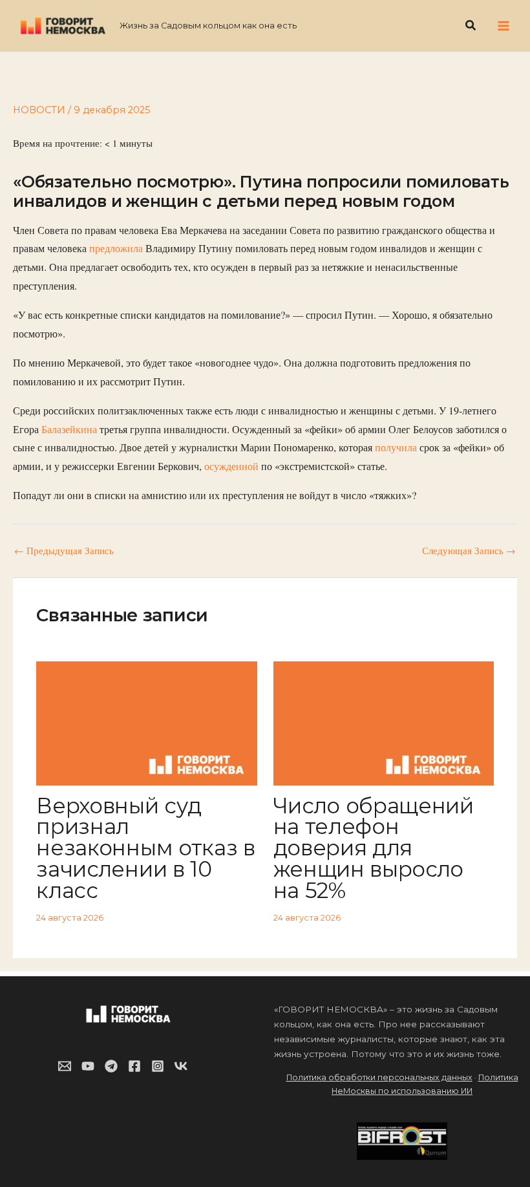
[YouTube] (87, 1066)
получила (397, 447)
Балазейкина (70, 429)
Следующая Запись (469, 551)
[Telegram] (111, 1066)
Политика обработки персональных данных (379, 1077)
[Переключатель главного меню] (503, 25)
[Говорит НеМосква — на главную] (63, 25)
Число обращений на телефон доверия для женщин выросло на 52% (373, 848)
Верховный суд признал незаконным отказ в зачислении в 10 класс (145, 848)
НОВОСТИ (39, 110)
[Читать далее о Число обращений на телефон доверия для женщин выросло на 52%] (383, 722)
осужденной (232, 466)
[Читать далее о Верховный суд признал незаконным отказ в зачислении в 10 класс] (146, 722)
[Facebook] (134, 1066)
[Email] (64, 1066)
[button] (471, 25)
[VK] (181, 1066)
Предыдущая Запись (64, 551)
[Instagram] (157, 1066)
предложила (117, 248)
